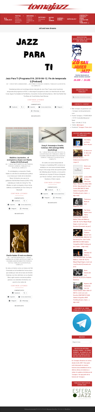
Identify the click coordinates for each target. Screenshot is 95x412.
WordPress (67, 409)
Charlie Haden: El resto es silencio (19, 255)
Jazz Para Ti (32, 84)
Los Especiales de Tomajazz (49, 154)
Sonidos (46, 84)
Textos (10, 263)
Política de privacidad (30, 409)
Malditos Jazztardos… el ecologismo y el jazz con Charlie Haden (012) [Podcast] (19, 160)
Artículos (23, 259)
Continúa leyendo (36, 100)
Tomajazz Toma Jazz (85, 127)
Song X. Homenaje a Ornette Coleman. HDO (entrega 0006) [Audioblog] (52, 148)
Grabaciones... (23, 84)
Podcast (40, 84)
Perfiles (29, 261)
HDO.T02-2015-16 (60, 152)
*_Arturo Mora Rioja (17, 257)
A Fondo (16, 259)
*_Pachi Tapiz (13, 84)
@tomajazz (80, 125)
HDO (52, 152)
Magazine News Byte (52, 409)
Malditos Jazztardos (25, 164)
